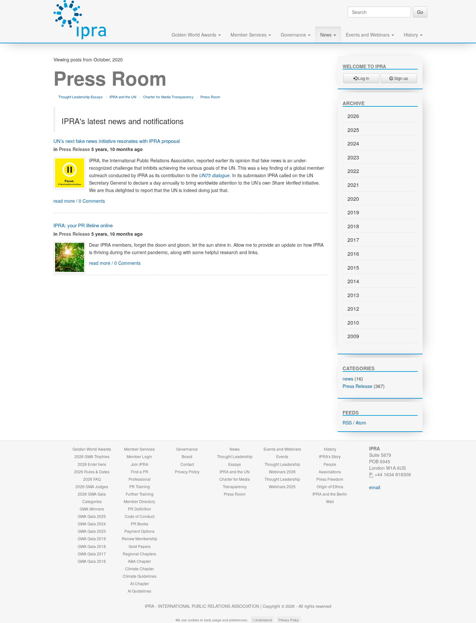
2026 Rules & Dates (91, 471)
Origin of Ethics (330, 486)
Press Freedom (329, 479)
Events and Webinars (368, 34)
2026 (353, 116)
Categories (92, 501)
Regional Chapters (139, 553)
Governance (294, 34)
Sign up (400, 78)
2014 (353, 281)
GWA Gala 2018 (92, 546)
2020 (353, 198)
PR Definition (139, 508)
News (326, 34)
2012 (353, 308)
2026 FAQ (92, 479)
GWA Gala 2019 (92, 538)
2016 (353, 253)
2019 (353, 212)
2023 (353, 157)
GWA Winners (92, 508)
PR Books (139, 523)
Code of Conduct (139, 516)
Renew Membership (139, 538)
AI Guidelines (139, 591)
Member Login (139, 456)
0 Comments (92, 201)
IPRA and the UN (122, 96)
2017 (353, 239)
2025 (353, 130)
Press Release (74, 149)
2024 (353, 143)
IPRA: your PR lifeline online (83, 225)
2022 (353, 171)
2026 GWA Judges (91, 486)
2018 (353, 226)
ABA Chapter (139, 561)
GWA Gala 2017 (92, 553)
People (329, 464)
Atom (361, 422)
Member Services (249, 34)
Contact (187, 464)
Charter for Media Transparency (168, 96)
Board (187, 456)
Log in (363, 78)
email (374, 487)
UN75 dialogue (214, 175)
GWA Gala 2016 (92, 561)
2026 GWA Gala (92, 494)
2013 (353, 295)
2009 (353, 336)
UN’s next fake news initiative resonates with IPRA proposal (116, 140)
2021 (353, 184)
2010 (353, 322)
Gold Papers (140, 546)
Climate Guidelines (139, 576)
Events (282, 456)
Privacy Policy (187, 471)
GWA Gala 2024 (92, 523)
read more (64, 201)
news (348, 378)
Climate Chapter (139, 568)
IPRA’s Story (330, 456)
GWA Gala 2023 (92, 531)
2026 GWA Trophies (91, 456)
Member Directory (139, 501)
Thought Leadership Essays (80, 96)
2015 (353, 267)
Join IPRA (139, 464)
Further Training (139, 494)
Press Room (210, 96)
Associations (330, 471)
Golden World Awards (195, 34)
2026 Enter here (92, 464)
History (411, 34)
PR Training (139, 486)
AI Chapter (139, 583)
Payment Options (139, 531)
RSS (347, 422)
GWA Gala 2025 (92, 516)
